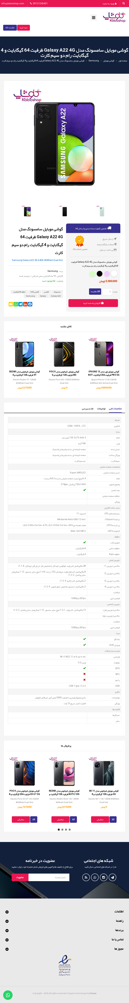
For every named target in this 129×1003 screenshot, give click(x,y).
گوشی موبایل (108, 60)
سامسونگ (57, 292)
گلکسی (46, 292)
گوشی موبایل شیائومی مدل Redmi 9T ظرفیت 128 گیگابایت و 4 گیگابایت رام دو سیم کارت (24, 374)
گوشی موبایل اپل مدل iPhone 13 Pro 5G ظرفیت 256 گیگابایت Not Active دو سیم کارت (104, 374)
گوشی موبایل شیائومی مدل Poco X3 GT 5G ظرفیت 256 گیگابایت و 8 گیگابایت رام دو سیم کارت (24, 794)
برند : (60, 271)
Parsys (93, 993)
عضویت (20, 877)
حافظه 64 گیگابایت (19, 292)
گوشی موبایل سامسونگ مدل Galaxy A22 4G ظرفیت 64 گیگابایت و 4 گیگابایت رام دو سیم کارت (43, 60)
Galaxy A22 (56, 296)
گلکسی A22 (35, 292)
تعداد (114, 292)
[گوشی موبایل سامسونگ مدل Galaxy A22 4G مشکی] (65, 211)
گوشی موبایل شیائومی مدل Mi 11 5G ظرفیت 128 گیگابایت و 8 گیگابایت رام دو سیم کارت (103, 794)
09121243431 (40, 3)
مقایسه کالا (10, 28)
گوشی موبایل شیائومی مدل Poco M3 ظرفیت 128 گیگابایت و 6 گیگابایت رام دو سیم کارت (64, 374)
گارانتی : (59, 276)
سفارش (20, 819)
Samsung (94, 60)
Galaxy (43, 296)
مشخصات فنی (115, 408)
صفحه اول (122, 60)
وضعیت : (59, 281)
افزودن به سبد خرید (92, 303)
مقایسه (93, 291)
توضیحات (101, 408)
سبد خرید (24, 28)
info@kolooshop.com (13, 3)
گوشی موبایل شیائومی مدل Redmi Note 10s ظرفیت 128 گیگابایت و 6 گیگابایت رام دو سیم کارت (64, 794)
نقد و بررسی (88, 408)
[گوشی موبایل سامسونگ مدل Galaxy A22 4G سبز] (102, 211)
